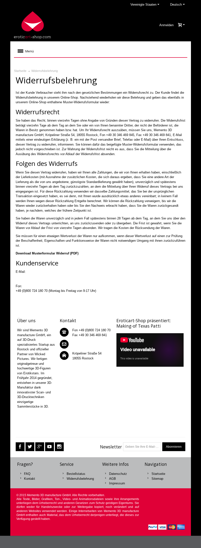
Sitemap (157, 478)
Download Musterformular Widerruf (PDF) (47, 253)
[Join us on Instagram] (59, 446)
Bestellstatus (76, 474)
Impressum (117, 483)
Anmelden (166, 25)
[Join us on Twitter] (29, 446)
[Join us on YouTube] (49, 446)
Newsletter (111, 447)
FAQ (27, 474)
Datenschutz (118, 474)
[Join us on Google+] (39, 446)
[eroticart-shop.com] (32, 25)
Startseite (158, 474)
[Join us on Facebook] (20, 446)
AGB (112, 478)
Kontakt (29, 478)
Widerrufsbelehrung (80, 478)
